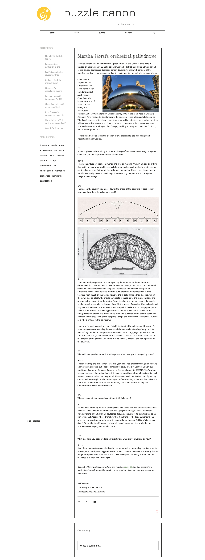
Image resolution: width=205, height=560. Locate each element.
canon (53, 160)
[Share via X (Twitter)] (86, 501)
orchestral (45, 175)
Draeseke (44, 145)
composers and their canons (91, 491)
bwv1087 (44, 160)
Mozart (62, 145)
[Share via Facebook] (79, 501)
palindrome (57, 175)
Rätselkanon (46, 150)
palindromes (83, 482)
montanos (60, 170)
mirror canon (46, 170)
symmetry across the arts (90, 487)
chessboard (45, 165)
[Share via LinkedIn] (94, 501)
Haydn (54, 145)
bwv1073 (60, 155)
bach (51, 155)
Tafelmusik (59, 150)
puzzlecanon (46, 180)
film (55, 165)
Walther (44, 155)
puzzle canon (100, 12)
